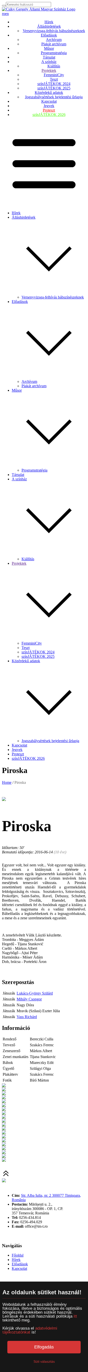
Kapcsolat (49, 101)
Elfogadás (44, 1347)
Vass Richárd (27, 1017)
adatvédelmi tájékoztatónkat (29, 1330)
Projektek (49, 70)
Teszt (54, 79)
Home (6, 782)
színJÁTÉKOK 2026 (49, 114)
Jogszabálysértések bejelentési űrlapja (54, 97)
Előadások (49, 35)
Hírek (48, 22)
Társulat (49, 57)
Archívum (54, 39)
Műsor (49, 48)
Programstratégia (54, 53)
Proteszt (49, 110)
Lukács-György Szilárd (35, 993)
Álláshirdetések (49, 26)
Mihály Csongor (29, 999)
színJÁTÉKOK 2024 (53, 84)
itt (75, 1316)
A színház (48, 62)
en (7, 14)
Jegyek (49, 106)
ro (3, 14)
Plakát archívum (53, 44)
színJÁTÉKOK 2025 (53, 88)
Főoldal (17, 1255)
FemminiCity (54, 75)
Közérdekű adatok (49, 92)
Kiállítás (53, 66)
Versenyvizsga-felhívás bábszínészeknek (54, 31)
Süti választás (44, 1361)
